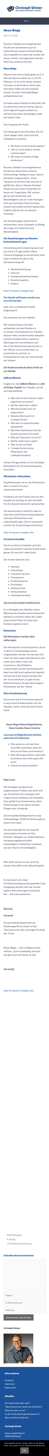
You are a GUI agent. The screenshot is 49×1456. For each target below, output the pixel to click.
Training (11, 1239)
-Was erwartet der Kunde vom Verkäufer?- (24, 1407)
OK (24, 1450)
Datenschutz (10, 1387)
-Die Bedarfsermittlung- (19, 1243)
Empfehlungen (14, 1234)
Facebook (9, 1380)
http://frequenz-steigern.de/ (19, 290)
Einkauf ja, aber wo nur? (15, 1410)
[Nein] (46, 1448)
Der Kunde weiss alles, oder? (17, 1403)
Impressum (10, 1384)
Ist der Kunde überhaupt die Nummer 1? (22, 1414)
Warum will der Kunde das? (17, 1417)
